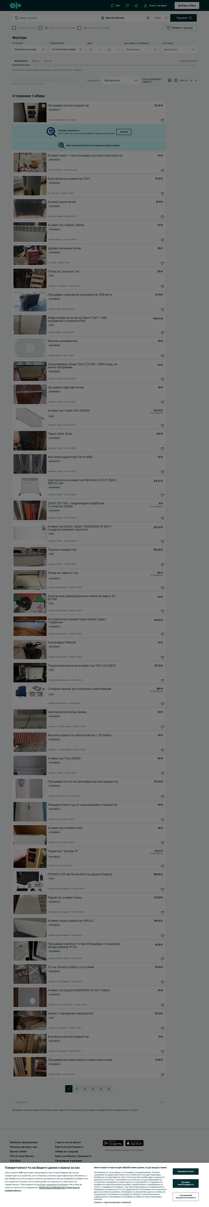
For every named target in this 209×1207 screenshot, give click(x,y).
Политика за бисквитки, (53, 1187)
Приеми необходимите (186, 1183)
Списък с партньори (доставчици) (112, 1202)
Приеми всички (185, 1171)
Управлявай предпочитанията (186, 1196)
